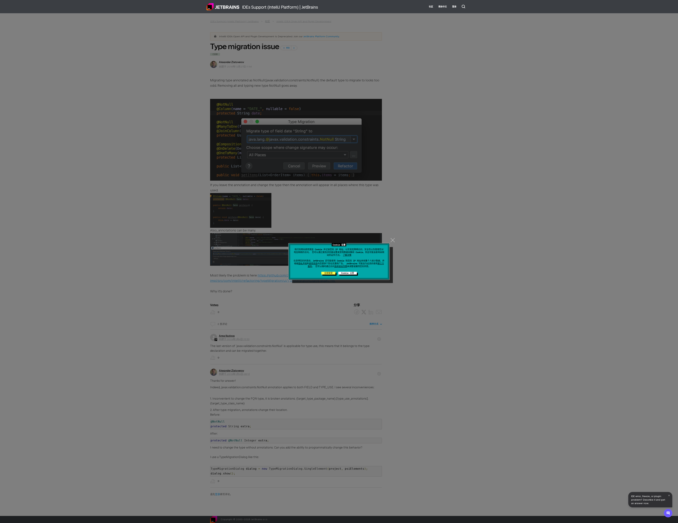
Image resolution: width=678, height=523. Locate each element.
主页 (223, 6)
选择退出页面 (340, 266)
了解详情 (347, 255)
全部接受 (328, 273)
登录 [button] (454, 6)
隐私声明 (302, 263)
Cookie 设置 (347, 273)
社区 (431, 6)
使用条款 (313, 263)
